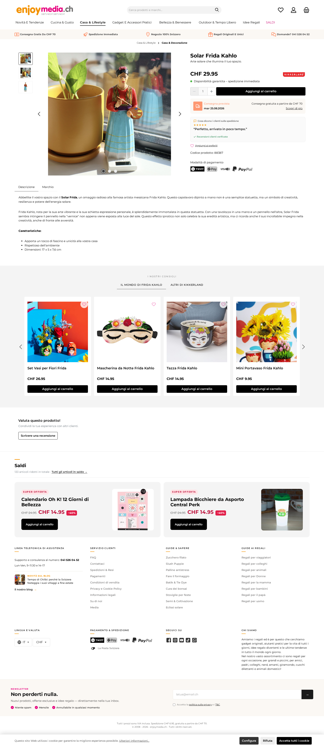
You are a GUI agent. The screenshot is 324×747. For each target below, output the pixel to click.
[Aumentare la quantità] (211, 91)
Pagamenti (97, 576)
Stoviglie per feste (178, 594)
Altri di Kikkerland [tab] (187, 285)
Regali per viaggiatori (256, 557)
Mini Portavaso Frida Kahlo (259, 368)
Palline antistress (177, 570)
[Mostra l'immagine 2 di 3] (109, 171)
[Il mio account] (293, 10)
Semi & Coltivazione (179, 601)
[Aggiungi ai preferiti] (84, 304)
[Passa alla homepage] (45, 10)
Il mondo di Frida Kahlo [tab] (141, 285)
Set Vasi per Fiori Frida (46, 368)
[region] (101, 114)
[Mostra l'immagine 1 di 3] (103, 171)
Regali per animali (254, 570)
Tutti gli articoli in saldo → (69, 472)
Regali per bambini (255, 588)
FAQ (93, 557)
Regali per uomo (253, 601)
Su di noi (96, 601)
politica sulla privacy (200, 704)
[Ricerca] (217, 10)
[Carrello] (305, 10)
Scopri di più (294, 108)
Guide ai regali (254, 548)
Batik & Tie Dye (176, 582)
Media (94, 607)
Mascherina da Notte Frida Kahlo (125, 368)
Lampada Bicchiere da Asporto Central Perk (207, 502)
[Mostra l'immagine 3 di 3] (115, 171)
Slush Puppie (175, 563)
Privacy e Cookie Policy (106, 588)
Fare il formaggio (177, 576)
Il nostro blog (24, 589)
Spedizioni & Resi (102, 570)
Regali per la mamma (256, 582)
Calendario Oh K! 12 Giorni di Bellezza (55, 502)
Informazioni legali (103, 594)
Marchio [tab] (48, 187)
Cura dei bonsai (176, 588)
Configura (249, 740)
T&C (217, 704)
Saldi (20, 465)
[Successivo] (180, 114)
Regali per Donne (254, 576)
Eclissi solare (174, 607)
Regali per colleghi (254, 563)
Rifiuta (267, 740)
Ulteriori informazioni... (134, 740)
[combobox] (170, 10)
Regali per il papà (253, 594)
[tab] (26, 187)
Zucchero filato (176, 557)
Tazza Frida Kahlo (182, 368)
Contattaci (97, 563)
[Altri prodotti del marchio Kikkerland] (293, 74)
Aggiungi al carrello (261, 91)
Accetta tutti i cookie (294, 740)
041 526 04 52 (70, 560)
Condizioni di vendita (104, 582)
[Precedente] (39, 114)
